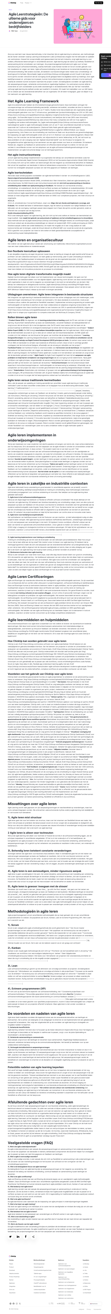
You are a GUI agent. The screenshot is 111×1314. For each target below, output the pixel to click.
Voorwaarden (97, 1309)
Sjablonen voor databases (65, 1291)
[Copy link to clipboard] (33, 1236)
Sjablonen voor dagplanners (66, 1288)
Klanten (11, 1280)
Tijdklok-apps (37, 1273)
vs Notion (85, 1280)
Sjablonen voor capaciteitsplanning (63, 1278)
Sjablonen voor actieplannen (66, 1282)
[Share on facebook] (25, 1237)
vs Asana (85, 1267)
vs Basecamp (86, 1283)
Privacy (89, 1309)
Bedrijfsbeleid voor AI (40, 1286)
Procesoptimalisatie (39, 1280)
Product (11, 1267)
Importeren (12, 1292)
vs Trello (85, 1273)
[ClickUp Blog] (12, 3)
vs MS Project (87, 1289)
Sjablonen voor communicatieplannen (64, 1264)
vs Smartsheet (87, 1292)
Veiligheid (81, 1309)
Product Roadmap (14, 1276)
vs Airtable (86, 1276)
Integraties (12, 1286)
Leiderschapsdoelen (39, 1289)
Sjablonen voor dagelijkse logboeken (65, 1273)
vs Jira (85, 1270)
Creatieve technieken (40, 1292)
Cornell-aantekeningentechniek (42, 1270)
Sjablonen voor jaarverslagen (66, 1269)
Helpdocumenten (14, 1273)
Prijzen (11, 1264)
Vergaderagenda (38, 1267)
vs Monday (86, 1264)
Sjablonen (12, 1283)
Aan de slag (98, 2)
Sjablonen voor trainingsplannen (67, 1285)
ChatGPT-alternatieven (40, 1283)
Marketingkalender (39, 1264)
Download (12, 1270)
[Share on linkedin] (18, 1237)
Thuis (21, 3)
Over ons (11, 1289)
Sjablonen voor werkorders (65, 1298)
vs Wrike (85, 1286)
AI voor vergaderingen (40, 1276)
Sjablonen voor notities (64, 1295)
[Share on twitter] (10, 1237)
